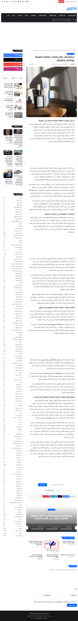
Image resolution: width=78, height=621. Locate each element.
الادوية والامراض (18, 235)
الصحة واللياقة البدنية (17, 330)
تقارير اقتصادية (18, 393)
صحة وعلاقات (19, 493)
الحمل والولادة (18, 275)
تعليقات (5, 78)
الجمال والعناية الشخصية (16, 263)
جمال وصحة (19, 415)
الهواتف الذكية (18, 367)
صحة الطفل (19, 457)
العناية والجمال (42, 15)
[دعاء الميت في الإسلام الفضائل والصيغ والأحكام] (8, 173)
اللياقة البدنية (19, 360)
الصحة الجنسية (18, 294)
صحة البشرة (19, 438)
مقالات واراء (19, 523)
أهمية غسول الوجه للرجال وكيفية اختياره (51, 517)
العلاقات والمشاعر (18, 339)
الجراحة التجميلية (18, 259)
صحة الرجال (19, 450)
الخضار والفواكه (18, 278)
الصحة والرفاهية (18, 313)
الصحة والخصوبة (18, 311)
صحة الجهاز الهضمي (17, 443)
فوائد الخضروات (18, 507)
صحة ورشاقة (19, 481)
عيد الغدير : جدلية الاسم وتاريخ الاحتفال (8, 99)
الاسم (75, 588)
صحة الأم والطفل (18, 436)
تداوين (72, 64)
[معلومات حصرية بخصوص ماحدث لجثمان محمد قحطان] (8, 132)
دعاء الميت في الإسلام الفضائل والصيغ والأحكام (8, 181)
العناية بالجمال (18, 346)
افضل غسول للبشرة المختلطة (67, 555)
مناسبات (20, 526)
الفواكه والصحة (18, 356)
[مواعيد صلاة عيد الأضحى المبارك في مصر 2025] (18, 93)
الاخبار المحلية (18, 233)
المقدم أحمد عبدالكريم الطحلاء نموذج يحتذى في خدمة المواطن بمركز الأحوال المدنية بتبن (8, 161)
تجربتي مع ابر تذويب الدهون (52, 550)
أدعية (20, 197)
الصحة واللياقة (18, 327)
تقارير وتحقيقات (18, 398)
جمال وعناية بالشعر (17, 417)
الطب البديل (19, 332)
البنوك (20, 240)
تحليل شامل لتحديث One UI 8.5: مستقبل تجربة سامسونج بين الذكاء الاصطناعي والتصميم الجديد (18, 180)
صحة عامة (19, 467)
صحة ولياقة (19, 497)
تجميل (20, 372)
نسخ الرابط (42, 484)
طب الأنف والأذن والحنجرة (16, 502)
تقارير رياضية (19, 396)
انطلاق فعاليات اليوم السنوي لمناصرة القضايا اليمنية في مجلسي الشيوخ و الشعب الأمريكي (18, 161)
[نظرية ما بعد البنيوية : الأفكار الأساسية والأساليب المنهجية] (18, 86)
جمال (20, 412)
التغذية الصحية (18, 252)
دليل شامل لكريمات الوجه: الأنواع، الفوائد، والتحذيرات (68, 542)
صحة (20, 431)
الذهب (20, 282)
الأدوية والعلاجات (18, 214)
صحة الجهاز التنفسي (17, 441)
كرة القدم (19, 512)
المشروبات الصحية (17, 363)
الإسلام (20, 226)
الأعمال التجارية (18, 219)
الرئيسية (72, 50)
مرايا (14, 15)
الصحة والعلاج (19, 320)
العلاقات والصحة (18, 337)
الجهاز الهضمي (18, 273)
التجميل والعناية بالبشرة (16, 245)
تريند (8, 15)
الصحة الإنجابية (18, 292)
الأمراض (20, 223)
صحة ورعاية (19, 483)
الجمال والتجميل (18, 261)
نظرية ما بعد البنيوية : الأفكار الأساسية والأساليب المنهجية (8, 85)
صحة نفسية (19, 469)
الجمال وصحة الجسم (17, 271)
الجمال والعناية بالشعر (17, 268)
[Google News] (49, 490)
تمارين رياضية (18, 408)
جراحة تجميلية (18, 410)
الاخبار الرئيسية (72, 15)
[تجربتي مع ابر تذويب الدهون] (51, 545)
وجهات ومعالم (18, 531)
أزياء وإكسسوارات (17, 207)
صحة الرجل (19, 453)
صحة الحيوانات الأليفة (17, 448)
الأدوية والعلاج (19, 211)
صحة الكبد (19, 462)
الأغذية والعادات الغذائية (16, 221)
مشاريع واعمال (18, 521)
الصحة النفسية (18, 301)
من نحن (49, 615)
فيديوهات (20, 509)
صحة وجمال (19, 479)
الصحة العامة (19, 297)
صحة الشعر (19, 455)
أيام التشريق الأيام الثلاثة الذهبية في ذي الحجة (9, 114)
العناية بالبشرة (59, 50)
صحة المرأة (19, 464)
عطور (20, 505)
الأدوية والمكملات (18, 216)
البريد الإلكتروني (73, 595)
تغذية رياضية (19, 386)
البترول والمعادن (18, 237)
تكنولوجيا (33, 15)
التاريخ (20, 242)
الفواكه (20, 353)
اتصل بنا (45, 615)
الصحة (20, 289)
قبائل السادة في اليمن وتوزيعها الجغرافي (9, 107)
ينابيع (21, 533)
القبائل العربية (18, 358)
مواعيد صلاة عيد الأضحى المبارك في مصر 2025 (8, 93)
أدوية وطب (19, 202)
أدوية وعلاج (19, 204)
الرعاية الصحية (18, 285)
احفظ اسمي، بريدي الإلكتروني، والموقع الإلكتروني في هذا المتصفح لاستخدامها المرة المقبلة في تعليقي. (54, 601)
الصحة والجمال (18, 308)
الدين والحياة (19, 280)
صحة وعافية (19, 490)
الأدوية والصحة (18, 209)
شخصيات (20, 429)
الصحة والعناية (18, 325)
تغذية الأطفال (19, 384)
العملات (20, 341)
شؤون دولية (19, 427)
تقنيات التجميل (18, 401)
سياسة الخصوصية (31, 615)
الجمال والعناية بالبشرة (17, 266)
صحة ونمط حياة (18, 500)
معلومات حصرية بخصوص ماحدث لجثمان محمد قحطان (46, 1)
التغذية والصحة (18, 254)
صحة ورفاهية (19, 486)
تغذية (20, 382)
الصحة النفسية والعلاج (17, 304)
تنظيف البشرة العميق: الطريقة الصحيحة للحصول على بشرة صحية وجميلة (35, 542)
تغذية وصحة (19, 391)
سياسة (20, 424)
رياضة (26, 15)
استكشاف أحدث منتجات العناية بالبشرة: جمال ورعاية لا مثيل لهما (35, 556)
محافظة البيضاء (18, 516)
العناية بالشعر (19, 349)
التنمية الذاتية (19, 256)
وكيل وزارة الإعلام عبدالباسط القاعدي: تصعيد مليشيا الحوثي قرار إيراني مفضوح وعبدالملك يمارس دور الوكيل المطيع (18, 141)
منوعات (20, 15)
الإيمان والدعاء (18, 228)
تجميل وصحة (19, 375)
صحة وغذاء (19, 495)
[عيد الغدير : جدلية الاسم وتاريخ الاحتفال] (18, 101)
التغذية (20, 249)
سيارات (20, 422)
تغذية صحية (19, 389)
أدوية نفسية (19, 200)
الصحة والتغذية (18, 306)
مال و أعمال (62, 15)
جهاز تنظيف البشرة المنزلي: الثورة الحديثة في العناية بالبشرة (52, 556)
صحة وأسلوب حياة (17, 474)
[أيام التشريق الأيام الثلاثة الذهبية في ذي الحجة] (18, 115)
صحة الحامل (19, 445)
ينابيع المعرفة (19, 535)
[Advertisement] (39, 34)
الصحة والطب (52, 15)
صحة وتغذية (19, 476)
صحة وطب (19, 488)
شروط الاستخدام (39, 615)
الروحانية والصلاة (18, 287)
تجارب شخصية (18, 370)
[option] (51, 516)
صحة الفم (19, 460)
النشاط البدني (19, 365)
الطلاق (20, 334)
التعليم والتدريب (18, 247)
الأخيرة (13, 78)
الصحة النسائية (18, 299)
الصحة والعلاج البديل (17, 323)
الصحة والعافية (18, 318)
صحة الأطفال (19, 434)
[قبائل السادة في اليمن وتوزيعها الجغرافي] (18, 107)
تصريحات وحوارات (17, 379)
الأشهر (21, 78)
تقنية (21, 403)
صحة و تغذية (19, 471)
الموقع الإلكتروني (47, 595)
